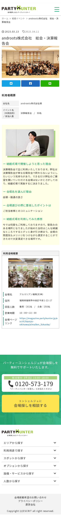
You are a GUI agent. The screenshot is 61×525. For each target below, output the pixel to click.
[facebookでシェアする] (30, 83)
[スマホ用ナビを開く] (57, 9)
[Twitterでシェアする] (11, 83)
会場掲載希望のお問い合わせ (30, 497)
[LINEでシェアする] (50, 83)
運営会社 (30, 504)
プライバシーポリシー (30, 501)
